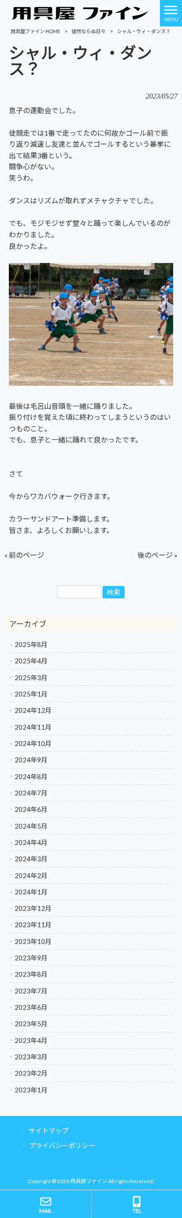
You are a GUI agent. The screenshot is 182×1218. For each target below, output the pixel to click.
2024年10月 (33, 743)
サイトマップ (48, 1130)
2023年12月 (33, 908)
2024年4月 (31, 842)
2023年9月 (31, 958)
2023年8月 (31, 974)
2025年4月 (31, 661)
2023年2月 (31, 1073)
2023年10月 (33, 941)
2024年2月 (31, 875)
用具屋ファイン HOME (35, 31)
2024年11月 (33, 727)
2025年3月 (31, 677)
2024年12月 (33, 710)
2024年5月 (31, 826)
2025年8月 (31, 644)
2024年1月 (31, 892)
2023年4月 (31, 1040)
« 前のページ (24, 555)
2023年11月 (33, 925)
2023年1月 (31, 1090)
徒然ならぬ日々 (89, 31)
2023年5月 (31, 1024)
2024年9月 (31, 760)
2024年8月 (31, 776)
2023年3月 (31, 1057)
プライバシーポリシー (62, 1145)
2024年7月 (31, 793)
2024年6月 (31, 809)
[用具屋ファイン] (79, 12)
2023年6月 (31, 1007)
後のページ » (157, 555)
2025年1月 (31, 694)
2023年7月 (31, 991)
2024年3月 (31, 859)
